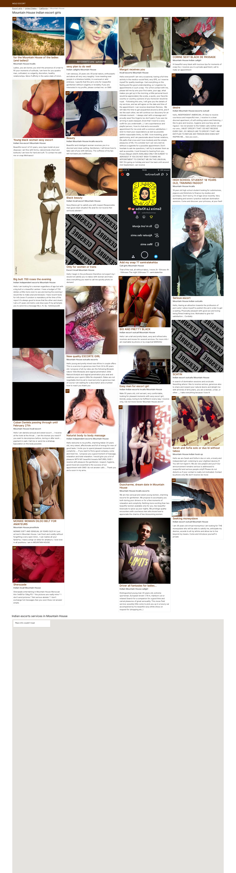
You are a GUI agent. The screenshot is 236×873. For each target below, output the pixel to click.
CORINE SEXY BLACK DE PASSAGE (194, 57)
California (43, 8)
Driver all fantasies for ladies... (138, 585)
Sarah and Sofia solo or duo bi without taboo (196, 449)
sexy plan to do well (78, 66)
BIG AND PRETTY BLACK (135, 329)
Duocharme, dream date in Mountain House (142, 486)
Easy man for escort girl (134, 386)
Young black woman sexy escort (33, 139)
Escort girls (17, 8)
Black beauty (74, 197)
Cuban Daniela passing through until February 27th (35, 424)
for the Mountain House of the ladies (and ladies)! (35, 59)
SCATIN (177, 374)
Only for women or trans (81, 266)
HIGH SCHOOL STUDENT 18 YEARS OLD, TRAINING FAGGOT (194, 181)
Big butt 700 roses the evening (32, 279)
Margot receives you (132, 69)
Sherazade (19, 584)
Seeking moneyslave (185, 518)
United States (31, 8)
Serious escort (182, 297)
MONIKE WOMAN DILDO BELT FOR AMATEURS (34, 523)
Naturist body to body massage (85, 435)
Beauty (70, 138)
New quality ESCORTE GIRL (83, 356)
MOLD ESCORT (19, 3)
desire (176, 107)
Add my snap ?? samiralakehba (139, 262)
